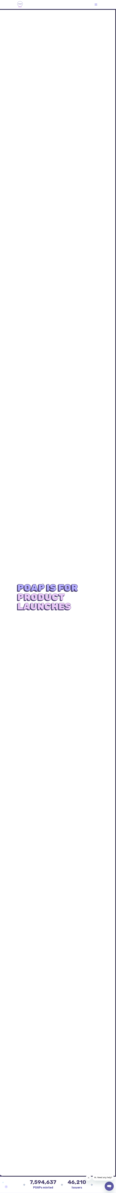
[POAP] (20, 4)
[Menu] (96, 4)
